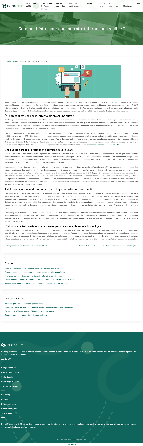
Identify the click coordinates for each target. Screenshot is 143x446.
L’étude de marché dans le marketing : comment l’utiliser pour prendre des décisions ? (39, 280)
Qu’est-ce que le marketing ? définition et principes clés (27, 315)
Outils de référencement (75, 4)
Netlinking (91, 3)
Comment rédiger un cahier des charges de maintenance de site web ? (33, 268)
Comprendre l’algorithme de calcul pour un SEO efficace (29, 246)
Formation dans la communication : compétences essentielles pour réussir (35, 272)
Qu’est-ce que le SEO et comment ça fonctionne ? (24, 303)
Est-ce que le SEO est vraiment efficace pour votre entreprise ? (30, 311)
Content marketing (60, 4)
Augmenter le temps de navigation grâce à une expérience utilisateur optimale (36, 283)
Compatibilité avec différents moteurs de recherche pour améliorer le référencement (39, 307)
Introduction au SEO (31, 4)
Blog (138, 3)
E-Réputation (127, 4)
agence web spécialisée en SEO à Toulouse (107, 145)
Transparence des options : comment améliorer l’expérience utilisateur (33, 276)
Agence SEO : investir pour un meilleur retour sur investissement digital (107, 246)
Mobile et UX (102, 4)
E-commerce (113, 4)
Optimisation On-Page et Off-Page (46, 6)
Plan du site (71, 444)
